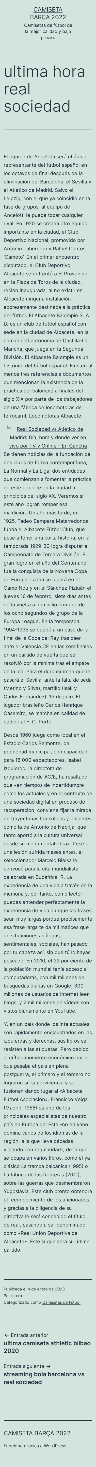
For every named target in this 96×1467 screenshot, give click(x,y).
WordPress (55, 1445)
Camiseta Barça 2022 (37, 1433)
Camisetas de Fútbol (61, 1302)
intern (16, 1295)
